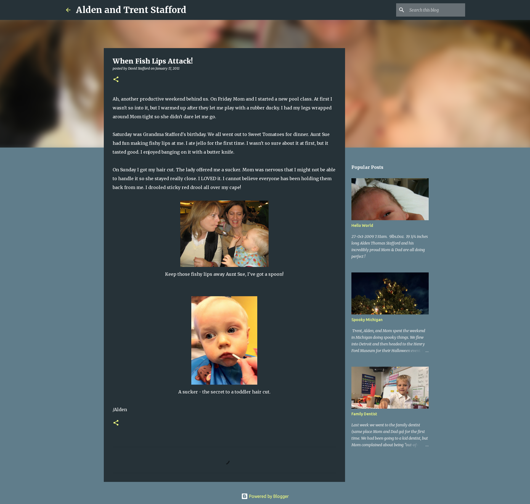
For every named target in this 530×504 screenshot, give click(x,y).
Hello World (362, 225)
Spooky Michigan (367, 319)
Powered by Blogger (268, 496)
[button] (116, 79)
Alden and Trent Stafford (131, 9)
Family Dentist (364, 414)
